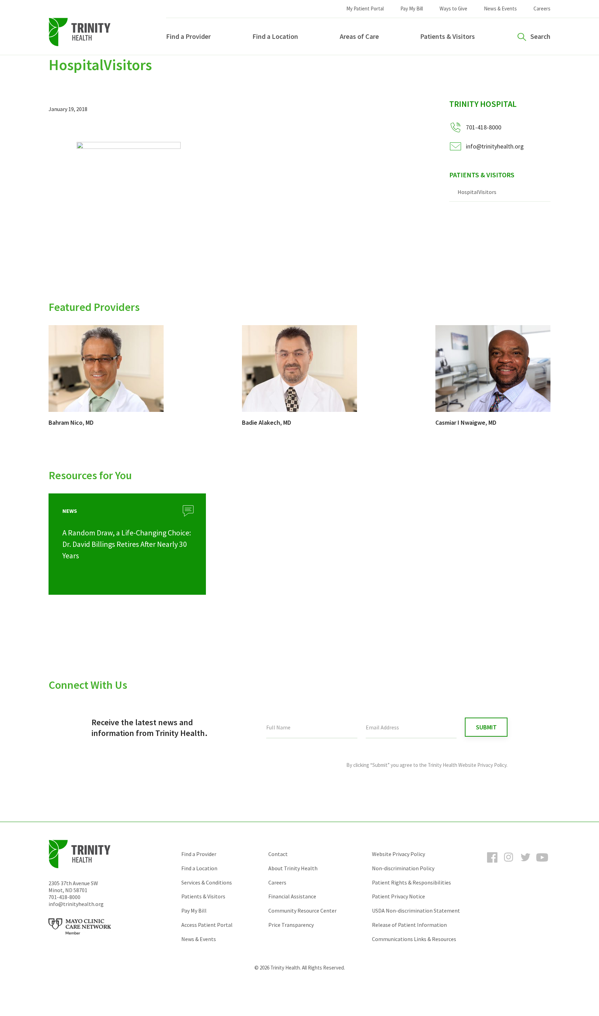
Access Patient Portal (207, 924)
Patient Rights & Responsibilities (411, 882)
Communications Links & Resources (414, 938)
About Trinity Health (293, 868)
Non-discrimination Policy (403, 868)
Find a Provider (188, 36)
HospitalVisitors (477, 192)
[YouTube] (542, 863)
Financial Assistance (292, 896)
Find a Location (275, 36)
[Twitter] (525, 863)
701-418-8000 (64, 897)
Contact (278, 853)
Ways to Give (453, 8)
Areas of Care (359, 36)
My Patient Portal (365, 8)
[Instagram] (509, 863)
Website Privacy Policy (398, 853)
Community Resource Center (302, 910)
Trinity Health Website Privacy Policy (467, 765)
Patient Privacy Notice (398, 896)
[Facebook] (492, 863)
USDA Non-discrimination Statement (416, 910)
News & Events (500, 8)
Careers (541, 8)
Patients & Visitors (447, 36)
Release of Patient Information (409, 924)
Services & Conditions (206, 882)
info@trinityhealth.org (495, 146)
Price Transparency (291, 924)
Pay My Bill (411, 8)
